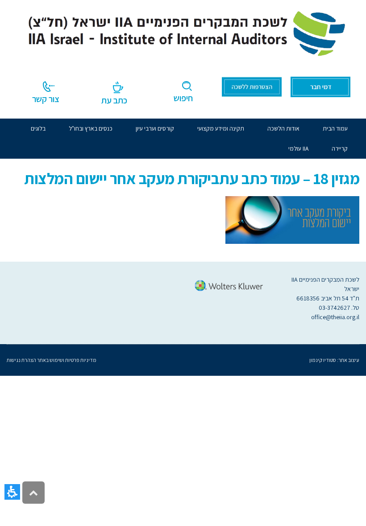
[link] (183, 31)
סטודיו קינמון (322, 360)
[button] (12, 492)
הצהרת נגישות (21, 360)
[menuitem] (283, 129)
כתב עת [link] (114, 100)
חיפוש (183, 98)
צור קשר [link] (45, 99)
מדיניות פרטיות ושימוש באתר (66, 360)
